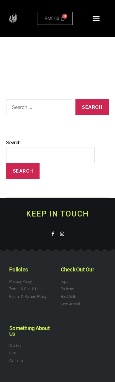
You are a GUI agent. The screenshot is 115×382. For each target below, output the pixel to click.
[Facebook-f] (53, 234)
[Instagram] (62, 234)
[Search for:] (38, 108)
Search (13, 143)
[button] (96, 18)
